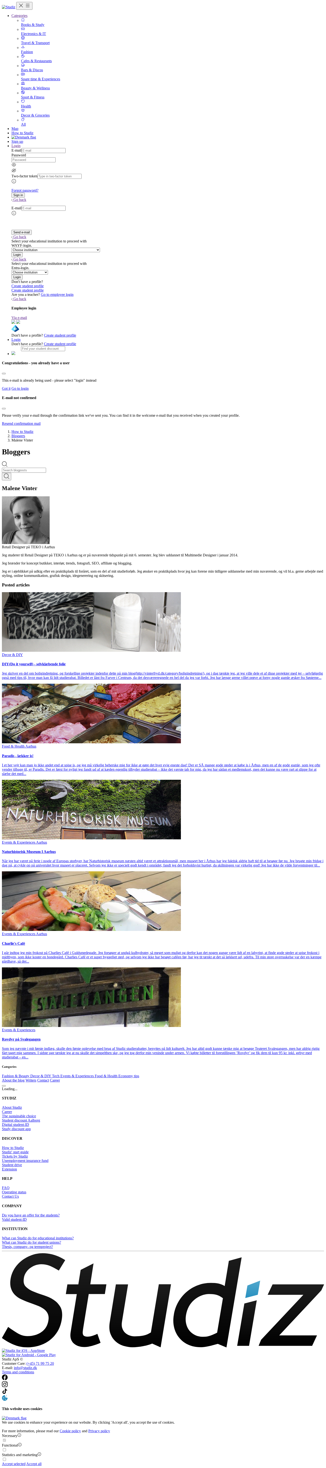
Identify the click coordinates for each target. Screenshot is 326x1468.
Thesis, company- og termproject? (27, 1247)
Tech (56, 1076)
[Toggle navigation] (24, 6)
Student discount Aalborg (21, 1120)
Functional (10, 1445)
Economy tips (128, 1076)
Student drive (12, 1165)
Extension (9, 1169)
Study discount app (16, 1129)
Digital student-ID (15, 1125)
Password (18, 155)
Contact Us (10, 1196)
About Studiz (12, 1107)
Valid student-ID (14, 1219)
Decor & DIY (41, 1076)
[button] (18, 195)
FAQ (6, 1188)
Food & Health (106, 1076)
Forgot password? (24, 190)
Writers (31, 1080)
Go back (19, 200)
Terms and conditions (18, 1372)
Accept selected (14, 1464)
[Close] (4, 373)
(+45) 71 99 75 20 (40, 1363)
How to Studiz (22, 133)
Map (14, 129)
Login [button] (16, 146)
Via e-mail (19, 318)
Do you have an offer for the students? (31, 1215)
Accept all (34, 1464)
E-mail (16, 150)
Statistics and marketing (19, 1455)
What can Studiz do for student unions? (31, 1242)
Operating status (14, 1192)
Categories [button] (19, 16)
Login (16, 340)
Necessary (9, 1436)
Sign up (17, 141)
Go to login (20, 388)
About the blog (13, 1080)
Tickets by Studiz (15, 1156)
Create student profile (27, 286)
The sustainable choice (19, 1116)
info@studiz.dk (25, 1368)
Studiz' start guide (15, 1152)
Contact (43, 1080)
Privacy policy (99, 1431)
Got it (6, 388)
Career (55, 1080)
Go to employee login (57, 295)
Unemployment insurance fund (25, 1161)
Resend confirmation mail (21, 423)
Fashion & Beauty (16, 1076)
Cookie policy (70, 1431)
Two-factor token (24, 176)
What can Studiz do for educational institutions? (38, 1238)
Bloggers (18, 436)
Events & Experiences (77, 1076)
